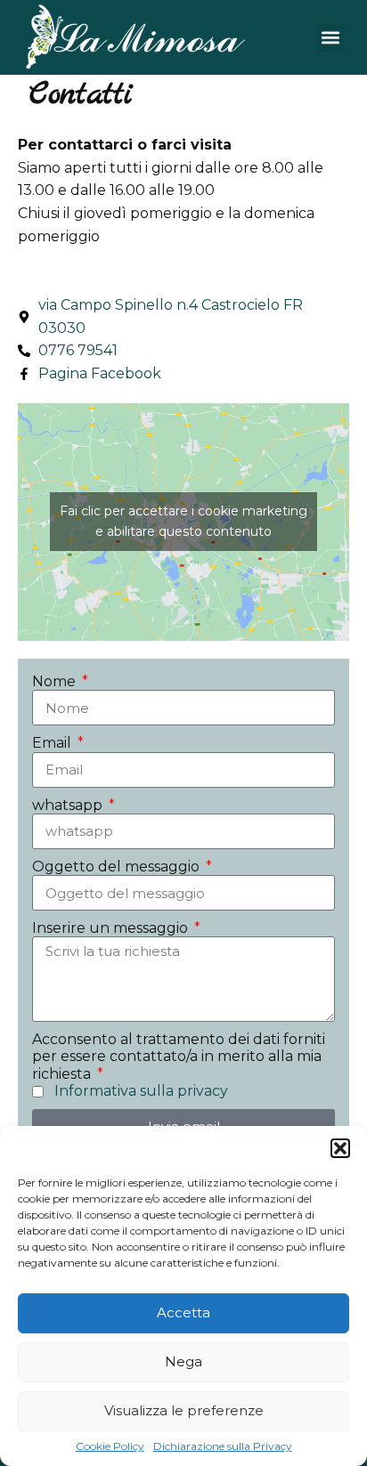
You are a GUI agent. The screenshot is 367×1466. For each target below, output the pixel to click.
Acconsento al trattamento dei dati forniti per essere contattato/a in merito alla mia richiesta (178, 1056)
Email (53, 742)
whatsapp (69, 805)
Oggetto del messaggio (117, 866)
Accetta (183, 1312)
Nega (183, 1361)
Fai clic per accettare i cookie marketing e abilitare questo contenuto (183, 521)
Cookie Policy (110, 1446)
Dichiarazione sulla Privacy (222, 1446)
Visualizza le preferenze (184, 1410)
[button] (340, 1148)
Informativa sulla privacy (141, 1090)
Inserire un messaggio (112, 927)
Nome (55, 681)
